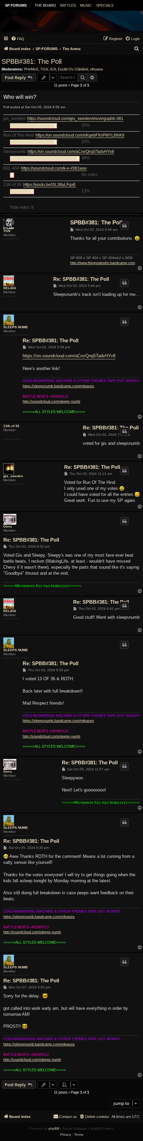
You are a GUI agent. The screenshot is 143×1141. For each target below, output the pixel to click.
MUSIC (86, 5)
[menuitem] (17, 39)
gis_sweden (13, 476)
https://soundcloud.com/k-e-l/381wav (54, 168)
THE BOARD (45, 5)
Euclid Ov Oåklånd (73, 69)
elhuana (96, 69)
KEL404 (9, 288)
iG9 (53, 69)
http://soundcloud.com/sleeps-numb (51, 401)
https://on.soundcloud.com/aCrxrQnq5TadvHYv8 (71, 152)
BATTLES (68, 5)
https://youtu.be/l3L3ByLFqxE (49, 185)
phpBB (54, 1128)
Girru (7, 526)
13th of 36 (11, 426)
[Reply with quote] (124, 226)
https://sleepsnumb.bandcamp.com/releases (58, 386)
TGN (44, 69)
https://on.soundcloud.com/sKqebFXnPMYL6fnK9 (80, 135)
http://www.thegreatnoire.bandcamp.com (102, 263)
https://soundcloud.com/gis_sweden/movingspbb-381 (75, 119)
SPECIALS (104, 5)
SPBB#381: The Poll (32, 61)
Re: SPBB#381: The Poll (81, 279)
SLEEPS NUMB (15, 327)
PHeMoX (31, 69)
